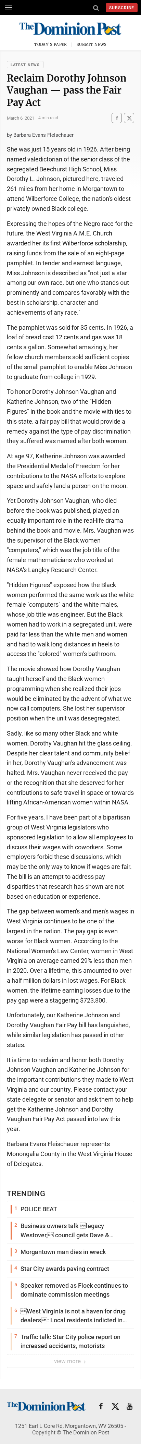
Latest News (25, 65)
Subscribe (121, 7)
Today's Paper (50, 44)
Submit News (92, 44)
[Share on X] (129, 118)
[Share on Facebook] (117, 118)
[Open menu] (8, 7)
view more (68, 1361)
